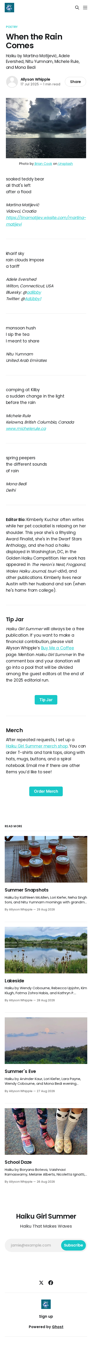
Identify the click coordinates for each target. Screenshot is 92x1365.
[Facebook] (50, 1282)
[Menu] (85, 7)
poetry (12, 27)
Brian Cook (43, 163)
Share (75, 81)
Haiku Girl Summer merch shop (37, 746)
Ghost (57, 1326)
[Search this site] (77, 7)
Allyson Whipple (35, 79)
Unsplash (65, 163)
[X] (41, 1282)
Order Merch (46, 791)
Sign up (46, 1316)
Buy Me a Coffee (57, 648)
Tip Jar (46, 699)
